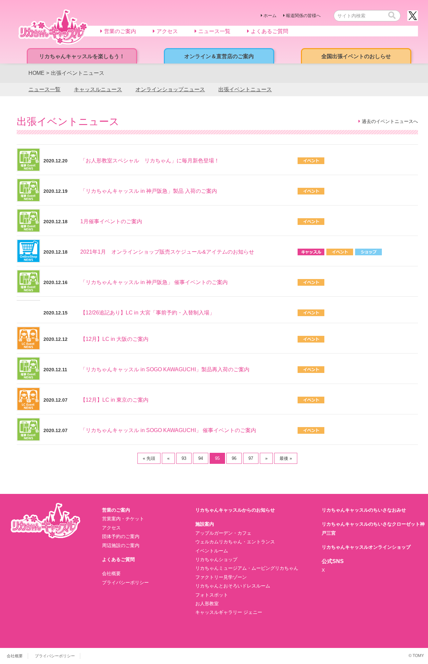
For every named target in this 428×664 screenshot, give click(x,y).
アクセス (111, 527)
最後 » (286, 458)
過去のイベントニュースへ (390, 121)
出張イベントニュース (245, 89)
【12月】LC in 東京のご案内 (114, 400)
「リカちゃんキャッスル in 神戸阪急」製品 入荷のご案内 (148, 191)
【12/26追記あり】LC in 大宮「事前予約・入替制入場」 (147, 312)
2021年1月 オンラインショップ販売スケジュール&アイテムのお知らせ (167, 252)
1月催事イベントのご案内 (111, 221)
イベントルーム (211, 550)
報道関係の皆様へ (303, 15)
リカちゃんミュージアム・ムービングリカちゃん (246, 568)
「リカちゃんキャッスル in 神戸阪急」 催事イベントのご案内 (154, 282)
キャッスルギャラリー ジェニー (228, 612)
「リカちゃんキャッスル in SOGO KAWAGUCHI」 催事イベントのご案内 (168, 430)
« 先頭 (149, 458)
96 (234, 458)
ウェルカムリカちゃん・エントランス (235, 541)
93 (184, 458)
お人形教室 (207, 603)
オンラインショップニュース (170, 89)
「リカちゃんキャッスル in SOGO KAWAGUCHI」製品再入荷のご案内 (164, 369)
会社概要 (111, 573)
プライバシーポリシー (125, 582)
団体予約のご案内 (120, 536)
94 (200, 458)
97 (250, 458)
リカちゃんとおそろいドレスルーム (232, 585)
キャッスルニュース (98, 89)
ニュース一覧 (44, 89)
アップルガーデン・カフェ (223, 533)
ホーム (270, 15)
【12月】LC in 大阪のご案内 (114, 339)
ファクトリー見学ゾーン (221, 577)
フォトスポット (211, 594)
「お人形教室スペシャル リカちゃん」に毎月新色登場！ (149, 160)
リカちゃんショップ (216, 559)
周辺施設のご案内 (120, 545)
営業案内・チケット (123, 518)
